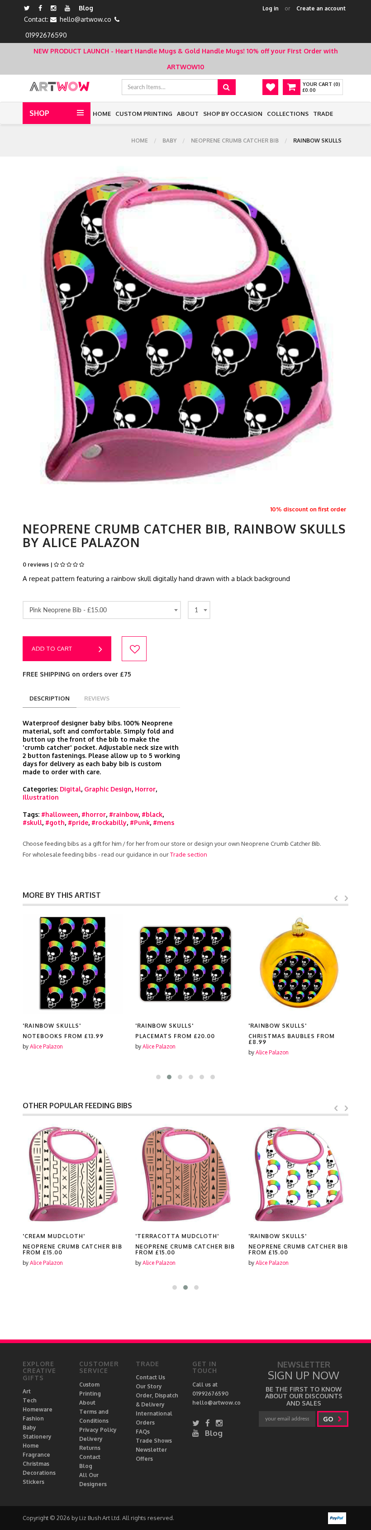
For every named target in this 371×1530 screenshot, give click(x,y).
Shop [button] (39, 113)
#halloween (59, 814)
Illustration (41, 797)
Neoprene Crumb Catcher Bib (235, 140)
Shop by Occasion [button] (232, 113)
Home (102, 113)
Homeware (37, 1409)
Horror (145, 789)
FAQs (143, 1431)
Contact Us (150, 1377)
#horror (93, 814)
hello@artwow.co (85, 19)
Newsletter (151, 1449)
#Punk (140, 822)
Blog (86, 8)
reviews (96, 698)
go (329, 1419)
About (188, 113)
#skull (32, 822)
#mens (163, 822)
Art (27, 1391)
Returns (89, 1447)
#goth (55, 822)
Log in (270, 8)
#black (152, 814)
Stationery (37, 1436)
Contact (89, 1457)
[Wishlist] (270, 87)
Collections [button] (288, 113)
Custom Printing (143, 113)
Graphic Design (108, 789)
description (49, 698)
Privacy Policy (98, 1429)
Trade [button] (323, 113)
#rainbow (123, 814)
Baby (169, 140)
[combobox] (102, 610)
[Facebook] (40, 8)
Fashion (33, 1418)
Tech (30, 1400)
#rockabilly (109, 822)
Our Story (149, 1386)
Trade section (188, 854)
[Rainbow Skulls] (73, 964)
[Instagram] (53, 8)
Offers (144, 1458)
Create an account (321, 8)
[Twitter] (27, 8)
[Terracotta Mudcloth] (185, 1174)
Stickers (33, 1481)
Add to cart (52, 648)
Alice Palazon (46, 1046)
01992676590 (46, 35)
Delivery (91, 1438)
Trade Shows (154, 1440)
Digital (70, 789)
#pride (78, 822)
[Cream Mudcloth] (73, 1174)
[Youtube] (67, 8)
